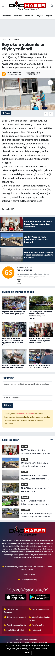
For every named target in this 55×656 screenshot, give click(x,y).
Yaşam (49, 15)
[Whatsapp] (41, 590)
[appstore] (15, 597)
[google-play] (39, 597)
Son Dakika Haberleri (15, 630)
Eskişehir (25, 510)
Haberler (6, 40)
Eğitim (16, 40)
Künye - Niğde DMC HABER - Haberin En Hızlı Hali (27, 642)
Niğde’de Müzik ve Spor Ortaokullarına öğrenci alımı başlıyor (39, 341)
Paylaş (7, 113)
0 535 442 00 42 (29, 575)
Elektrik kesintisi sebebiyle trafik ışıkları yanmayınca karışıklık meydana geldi (36, 515)
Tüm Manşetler (38, 625)
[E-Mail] (19, 281)
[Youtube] (27, 590)
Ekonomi (29, 15)
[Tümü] (51, 440)
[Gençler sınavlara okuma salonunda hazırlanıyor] (14, 356)
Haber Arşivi (37, 630)
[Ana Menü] (3, 6)
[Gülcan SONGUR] (8, 272)
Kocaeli (25, 497)
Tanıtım (18, 15)
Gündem (6, 15)
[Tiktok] (32, 590)
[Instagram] (23, 590)
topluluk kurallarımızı (25, 414)
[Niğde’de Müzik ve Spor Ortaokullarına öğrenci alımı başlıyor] (41, 330)
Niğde (24, 446)
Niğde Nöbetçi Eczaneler (11, 610)
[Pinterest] (18, 590)
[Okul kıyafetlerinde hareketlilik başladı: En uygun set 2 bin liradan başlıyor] (14, 330)
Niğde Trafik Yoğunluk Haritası (39, 618)
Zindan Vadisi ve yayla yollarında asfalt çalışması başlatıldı (34, 465)
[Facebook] (9, 590)
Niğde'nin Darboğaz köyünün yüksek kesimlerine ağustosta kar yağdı (34, 477)
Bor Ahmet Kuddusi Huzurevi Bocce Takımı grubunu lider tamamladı (36, 452)
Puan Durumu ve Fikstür (16, 625)
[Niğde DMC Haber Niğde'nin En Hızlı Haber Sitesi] (27, 6)
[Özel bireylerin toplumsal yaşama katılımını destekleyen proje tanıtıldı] (41, 303)
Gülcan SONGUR (24, 270)
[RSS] (46, 590)
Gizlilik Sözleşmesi (30, 639)
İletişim (19, 639)
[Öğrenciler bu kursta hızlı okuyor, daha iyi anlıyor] (14, 303)
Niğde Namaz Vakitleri (16, 617)
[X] (14, 590)
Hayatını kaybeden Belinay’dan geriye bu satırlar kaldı (34, 503)
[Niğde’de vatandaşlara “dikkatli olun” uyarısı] (41, 356)
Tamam (27, 653)
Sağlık (39, 15)
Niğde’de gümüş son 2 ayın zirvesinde (35, 490)
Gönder (8, 405)
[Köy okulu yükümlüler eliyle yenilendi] (27, 94)
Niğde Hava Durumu (40, 609)
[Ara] (52, 6)
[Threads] (37, 590)
